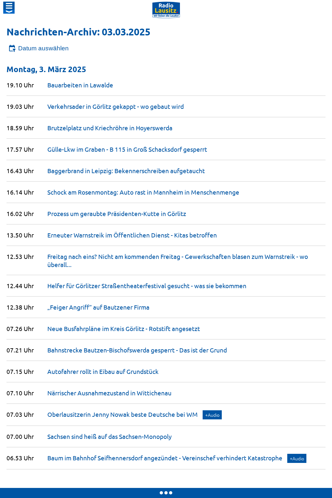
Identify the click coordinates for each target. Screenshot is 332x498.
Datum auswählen (43, 48)
